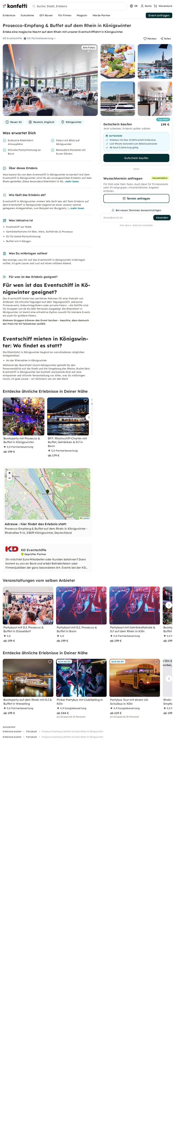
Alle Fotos (89, 47)
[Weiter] (88, 417)
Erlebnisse (9, 15)
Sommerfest (9, 727)
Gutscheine (27, 15)
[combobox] (78, 6)
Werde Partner (101, 15)
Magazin (82, 15)
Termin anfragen (138, 198)
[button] (47, 492)
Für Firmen (64, 15)
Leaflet (85, 518)
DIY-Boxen (46, 15)
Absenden (162, 217)
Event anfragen (159, 15)
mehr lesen (72, 181)
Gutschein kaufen (136, 158)
